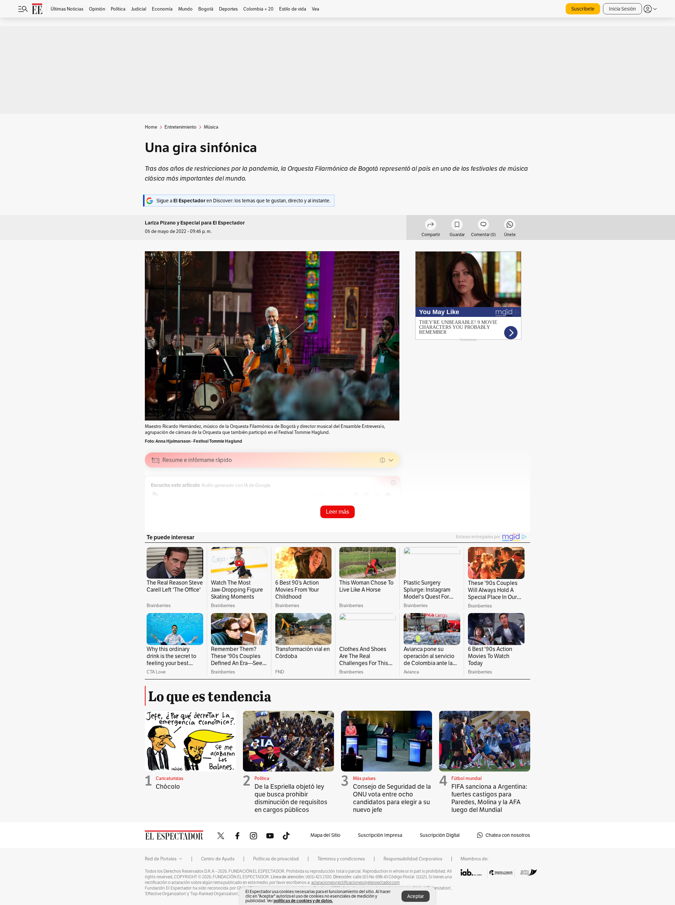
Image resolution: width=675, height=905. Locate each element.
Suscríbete (582, 9)
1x (377, 494)
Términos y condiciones (341, 859)
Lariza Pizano (160, 223)
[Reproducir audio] (155, 495)
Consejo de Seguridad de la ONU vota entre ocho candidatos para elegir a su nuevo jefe (392, 798)
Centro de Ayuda (217, 859)
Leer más (337, 512)
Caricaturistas (169, 778)
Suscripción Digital (439, 835)
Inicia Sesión (622, 9)
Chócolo (168, 786)
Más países (364, 778)
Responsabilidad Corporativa (413, 859)
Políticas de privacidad (276, 859)
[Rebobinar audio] (355, 495)
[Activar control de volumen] (388, 495)
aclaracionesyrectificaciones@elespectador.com (355, 882)
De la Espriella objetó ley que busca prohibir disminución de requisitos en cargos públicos (291, 798)
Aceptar (415, 896)
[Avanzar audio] (366, 495)
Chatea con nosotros (508, 835)
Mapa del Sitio (325, 835)
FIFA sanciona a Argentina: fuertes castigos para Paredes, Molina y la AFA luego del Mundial (489, 798)
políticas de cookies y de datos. (303, 900)
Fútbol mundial (466, 778)
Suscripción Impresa (380, 835)
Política (262, 778)
